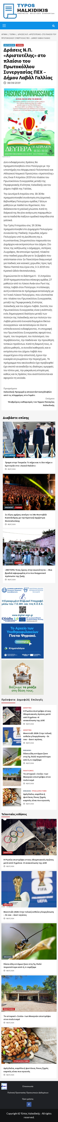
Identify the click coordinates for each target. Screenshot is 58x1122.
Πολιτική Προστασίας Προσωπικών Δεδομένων (27, 1092)
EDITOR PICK (9, 45)
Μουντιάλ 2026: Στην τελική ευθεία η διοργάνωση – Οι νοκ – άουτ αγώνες (37, 736)
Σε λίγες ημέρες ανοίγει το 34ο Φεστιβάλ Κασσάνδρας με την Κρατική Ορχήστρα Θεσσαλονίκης (26, 517)
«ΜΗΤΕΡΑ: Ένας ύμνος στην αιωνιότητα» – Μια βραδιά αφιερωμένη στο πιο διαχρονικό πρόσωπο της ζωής (28, 573)
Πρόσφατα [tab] (8, 699)
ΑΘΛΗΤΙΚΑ (27, 708)
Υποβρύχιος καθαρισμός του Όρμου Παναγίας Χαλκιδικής (31, 402)
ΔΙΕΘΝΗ (20, 455)
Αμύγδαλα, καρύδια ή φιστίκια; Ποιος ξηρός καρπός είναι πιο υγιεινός (36, 797)
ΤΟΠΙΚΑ (20, 45)
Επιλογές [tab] (37, 699)
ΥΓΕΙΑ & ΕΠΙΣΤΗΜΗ (39, 791)
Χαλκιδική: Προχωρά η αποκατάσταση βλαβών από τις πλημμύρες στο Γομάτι (28, 392)
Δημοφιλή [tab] (23, 699)
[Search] (53, 26)
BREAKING (9, 507)
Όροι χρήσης (28, 1099)
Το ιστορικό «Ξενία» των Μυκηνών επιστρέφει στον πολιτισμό (37, 776)
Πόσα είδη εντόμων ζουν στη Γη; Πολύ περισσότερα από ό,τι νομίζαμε (37, 756)
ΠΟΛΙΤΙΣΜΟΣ (28, 770)
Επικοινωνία (28, 1086)
